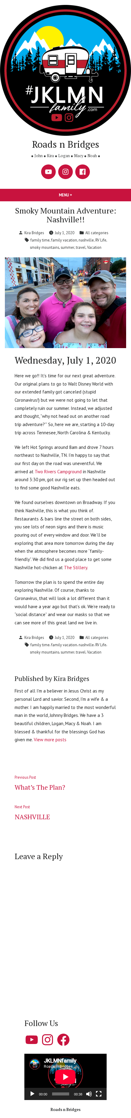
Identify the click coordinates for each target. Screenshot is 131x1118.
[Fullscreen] (99, 1094)
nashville (86, 240)
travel (81, 247)
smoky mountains (44, 247)
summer (67, 247)
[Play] (32, 1094)
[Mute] (89, 1094)
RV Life (100, 240)
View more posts (50, 739)
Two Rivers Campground (58, 471)
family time (40, 240)
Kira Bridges (34, 232)
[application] (65, 1077)
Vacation (94, 247)
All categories (96, 232)
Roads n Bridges (65, 144)
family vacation (64, 240)
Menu (76, 194)
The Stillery (75, 567)
